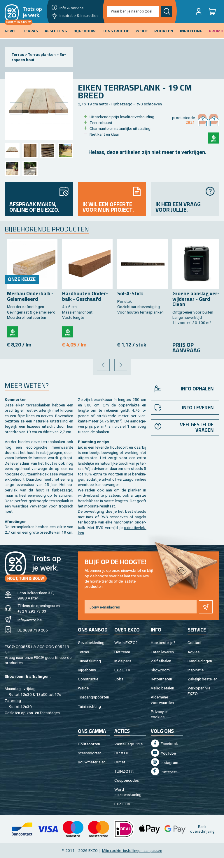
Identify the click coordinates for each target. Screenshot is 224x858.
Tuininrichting (89, 706)
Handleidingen (200, 661)
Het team (122, 652)
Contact (195, 642)
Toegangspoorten (93, 697)
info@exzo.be (30, 620)
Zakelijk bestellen (203, 679)
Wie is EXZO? (126, 642)
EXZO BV (122, 804)
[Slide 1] (12, 150)
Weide (83, 688)
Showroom (160, 670)
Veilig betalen (162, 688)
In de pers (122, 661)
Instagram (169, 762)
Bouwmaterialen (92, 762)
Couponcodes (126, 780)
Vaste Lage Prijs (128, 744)
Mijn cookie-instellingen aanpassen (132, 850)
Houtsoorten (89, 744)
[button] (199, 11)
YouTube (168, 753)
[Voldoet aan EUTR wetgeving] (213, 138)
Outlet (119, 762)
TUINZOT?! (124, 771)
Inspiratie (196, 670)
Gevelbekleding (91, 642)
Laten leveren (162, 652)
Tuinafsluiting (89, 661)
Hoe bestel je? (163, 642)
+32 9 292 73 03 (32, 611)
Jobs (118, 679)
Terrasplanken (42, 54)
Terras (18, 54)
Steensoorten (90, 753)
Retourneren (161, 679)
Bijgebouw (87, 670)
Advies (194, 652)
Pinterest (168, 771)
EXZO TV (122, 670)
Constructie (88, 679)
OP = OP (122, 753)
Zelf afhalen (161, 661)
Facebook (169, 743)
